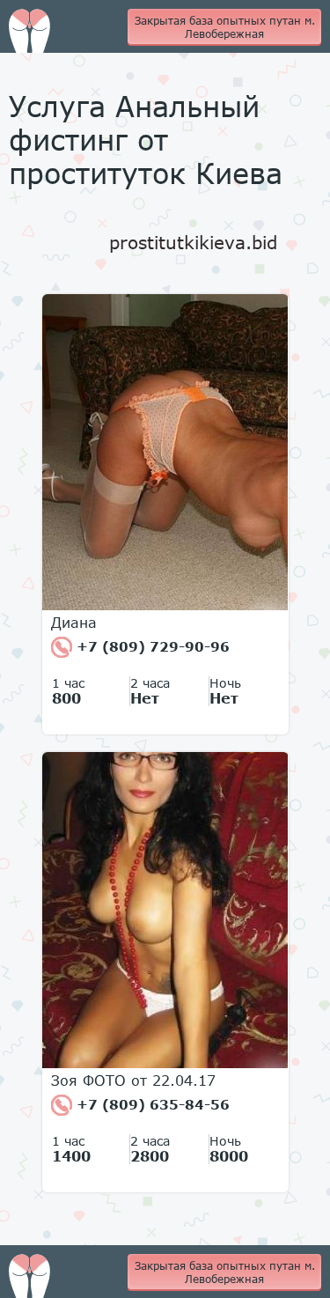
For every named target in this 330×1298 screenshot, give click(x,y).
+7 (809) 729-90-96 (151, 646)
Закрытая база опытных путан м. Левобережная (225, 27)
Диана (74, 623)
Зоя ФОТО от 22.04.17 (133, 1080)
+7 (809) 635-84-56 (151, 1104)
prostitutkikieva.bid (193, 242)
